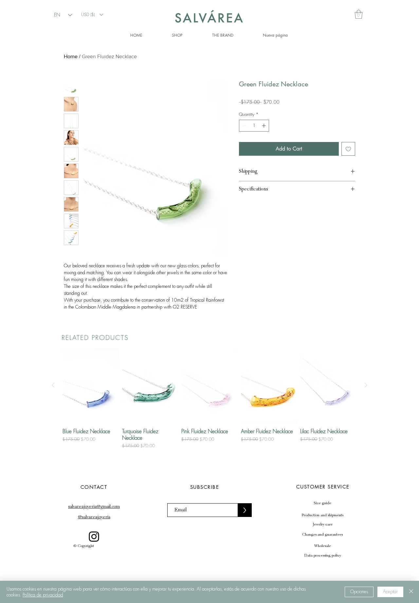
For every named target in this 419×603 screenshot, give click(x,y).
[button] (92, 14)
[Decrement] (244, 136)
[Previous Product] (53, 429)
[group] (209, 442)
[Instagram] (94, 580)
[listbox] (92, 14)
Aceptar (390, 591)
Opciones (359, 591)
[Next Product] (366, 429)
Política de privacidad (43, 595)
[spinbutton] (254, 136)
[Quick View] (91, 429)
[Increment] (264, 136)
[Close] (411, 592)
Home (71, 56)
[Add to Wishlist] (348, 159)
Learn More (333, 112)
